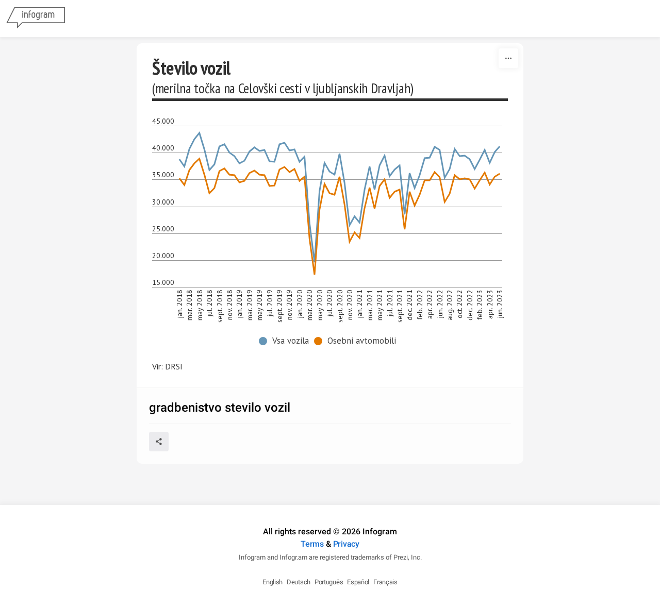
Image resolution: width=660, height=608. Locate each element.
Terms (312, 544)
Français (385, 582)
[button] (286, 340)
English (272, 582)
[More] (508, 58)
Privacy (346, 544)
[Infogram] (35, 18)
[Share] (159, 441)
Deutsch (298, 582)
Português (329, 582)
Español (358, 582)
